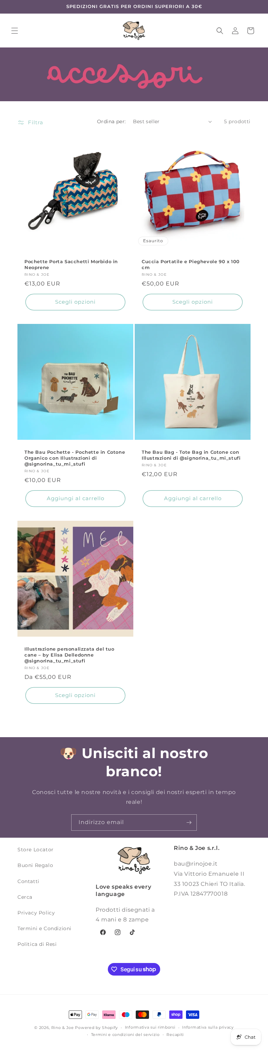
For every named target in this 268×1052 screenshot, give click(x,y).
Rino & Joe (62, 1027)
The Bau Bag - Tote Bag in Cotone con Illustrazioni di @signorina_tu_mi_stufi (191, 455)
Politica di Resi (37, 944)
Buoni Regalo (35, 865)
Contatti (28, 881)
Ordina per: (111, 121)
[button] (14, 30)
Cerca (24, 897)
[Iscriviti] (188, 822)
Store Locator (35, 849)
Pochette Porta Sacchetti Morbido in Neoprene (71, 264)
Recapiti (175, 1034)
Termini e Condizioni (44, 928)
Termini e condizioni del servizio (125, 1034)
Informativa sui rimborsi (150, 1027)
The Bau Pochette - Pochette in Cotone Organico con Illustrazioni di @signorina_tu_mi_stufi (74, 458)
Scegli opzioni (75, 301)
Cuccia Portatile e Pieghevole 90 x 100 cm (191, 264)
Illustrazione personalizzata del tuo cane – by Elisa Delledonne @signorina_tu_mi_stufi (69, 655)
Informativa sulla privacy (208, 1027)
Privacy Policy (36, 913)
